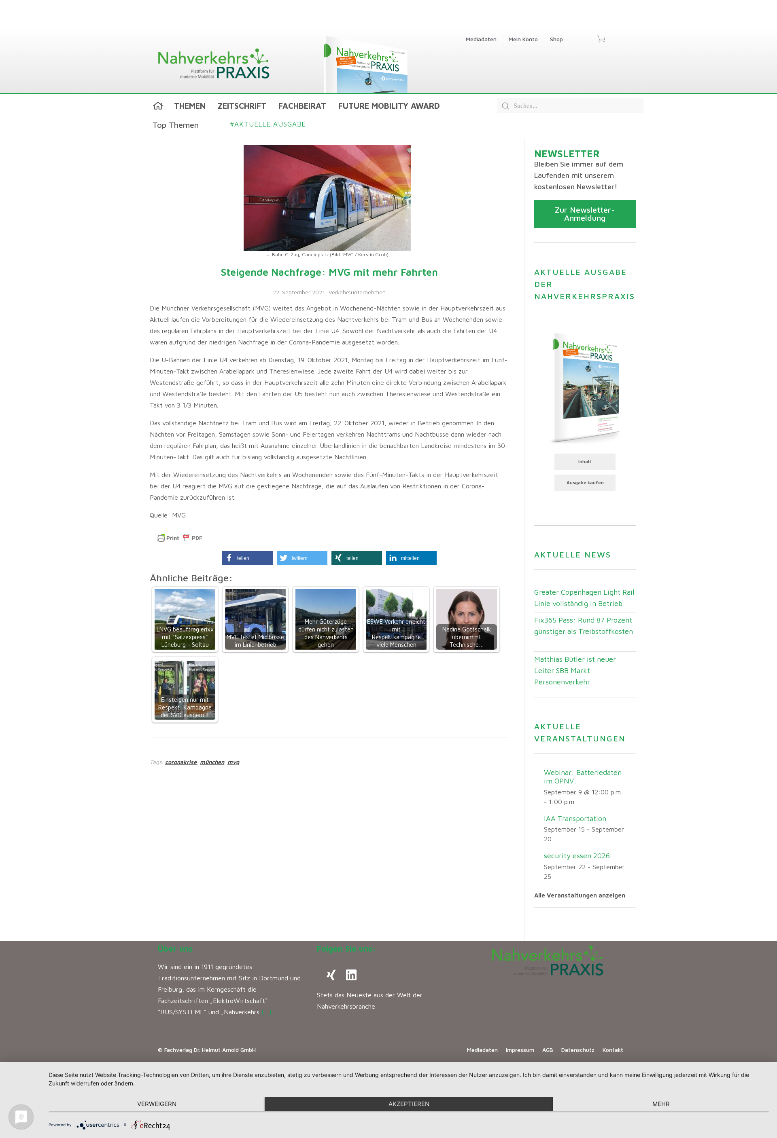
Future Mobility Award (389, 105)
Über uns (175, 948)
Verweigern (156, 1104)
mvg (233, 761)
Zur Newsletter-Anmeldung (585, 213)
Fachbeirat (302, 105)
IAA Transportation (575, 818)
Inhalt (585, 461)
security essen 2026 (577, 855)
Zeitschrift (242, 105)
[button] (247, 558)
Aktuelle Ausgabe (268, 124)
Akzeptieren (408, 1104)
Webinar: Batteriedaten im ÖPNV (583, 776)
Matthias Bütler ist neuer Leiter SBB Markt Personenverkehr (575, 670)
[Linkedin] (351, 975)
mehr (661, 1104)
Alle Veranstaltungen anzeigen (579, 895)
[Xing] (331, 975)
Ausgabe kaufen (585, 482)
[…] (266, 1012)
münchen (212, 761)
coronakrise (181, 761)
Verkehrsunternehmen (357, 292)
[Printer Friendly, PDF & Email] (180, 538)
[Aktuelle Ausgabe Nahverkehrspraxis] (585, 387)
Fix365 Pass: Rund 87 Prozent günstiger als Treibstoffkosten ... (583, 631)
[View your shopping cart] (601, 39)
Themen (190, 105)
